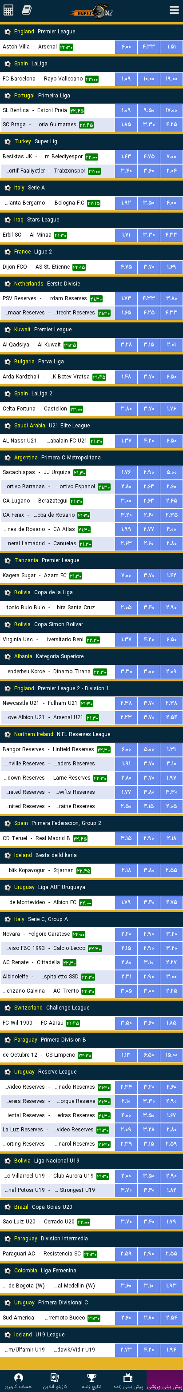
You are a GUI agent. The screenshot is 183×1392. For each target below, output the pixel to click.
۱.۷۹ (126, 902)
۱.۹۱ (126, 764)
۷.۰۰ (171, 157)
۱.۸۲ (171, 1190)
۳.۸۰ (171, 298)
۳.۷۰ (149, 267)
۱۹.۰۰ (172, 79)
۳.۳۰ (149, 125)
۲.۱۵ (126, 948)
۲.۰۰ (126, 1176)
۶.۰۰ (126, 47)
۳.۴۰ (126, 171)
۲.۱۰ (126, 1101)
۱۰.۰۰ (149, 79)
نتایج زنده (91, 1386)
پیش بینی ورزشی (164, 1386)
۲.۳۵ (172, 515)
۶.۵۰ (172, 377)
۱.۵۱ (171, 47)
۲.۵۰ (126, 806)
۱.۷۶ (171, 409)
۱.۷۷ (126, 792)
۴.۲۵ (171, 125)
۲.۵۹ (171, 1144)
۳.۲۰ (126, 515)
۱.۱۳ (126, 1055)
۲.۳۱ (126, 977)
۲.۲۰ (126, 934)
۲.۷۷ (148, 529)
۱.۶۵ (126, 313)
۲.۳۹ (126, 1144)
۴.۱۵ (149, 806)
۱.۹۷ (171, 778)
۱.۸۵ (126, 125)
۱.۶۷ (171, 1115)
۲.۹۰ (148, 472)
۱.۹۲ (126, 203)
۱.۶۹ (171, 267)
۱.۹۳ (171, 1286)
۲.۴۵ (171, 501)
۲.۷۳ (126, 1350)
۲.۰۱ (171, 345)
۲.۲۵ (171, 991)
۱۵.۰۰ (172, 1055)
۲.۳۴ (126, 1087)
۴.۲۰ (149, 441)
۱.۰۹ (126, 79)
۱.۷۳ (126, 298)
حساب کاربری (18, 1386)
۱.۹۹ (126, 529)
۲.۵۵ (171, 870)
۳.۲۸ (126, 345)
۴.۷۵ (149, 157)
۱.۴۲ (171, 575)
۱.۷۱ (126, 235)
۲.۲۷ (171, 962)
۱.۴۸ (126, 377)
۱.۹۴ (171, 1350)
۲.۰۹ (171, 672)
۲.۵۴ (171, 717)
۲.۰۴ (172, 171)
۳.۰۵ (126, 991)
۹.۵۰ (149, 110)
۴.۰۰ (171, 203)
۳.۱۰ (171, 764)
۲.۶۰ (171, 487)
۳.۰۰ (126, 501)
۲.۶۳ (149, 487)
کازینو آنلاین (55, 1386)
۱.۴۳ (126, 157)
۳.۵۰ (149, 203)
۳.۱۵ (148, 345)
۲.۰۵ (126, 607)
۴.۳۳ (149, 47)
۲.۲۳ (126, 717)
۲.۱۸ (171, 838)
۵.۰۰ (172, 472)
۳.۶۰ (148, 171)
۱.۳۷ (126, 441)
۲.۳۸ (126, 703)
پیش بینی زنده (128, 1386)
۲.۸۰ (126, 487)
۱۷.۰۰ (171, 110)
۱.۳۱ (171, 749)
